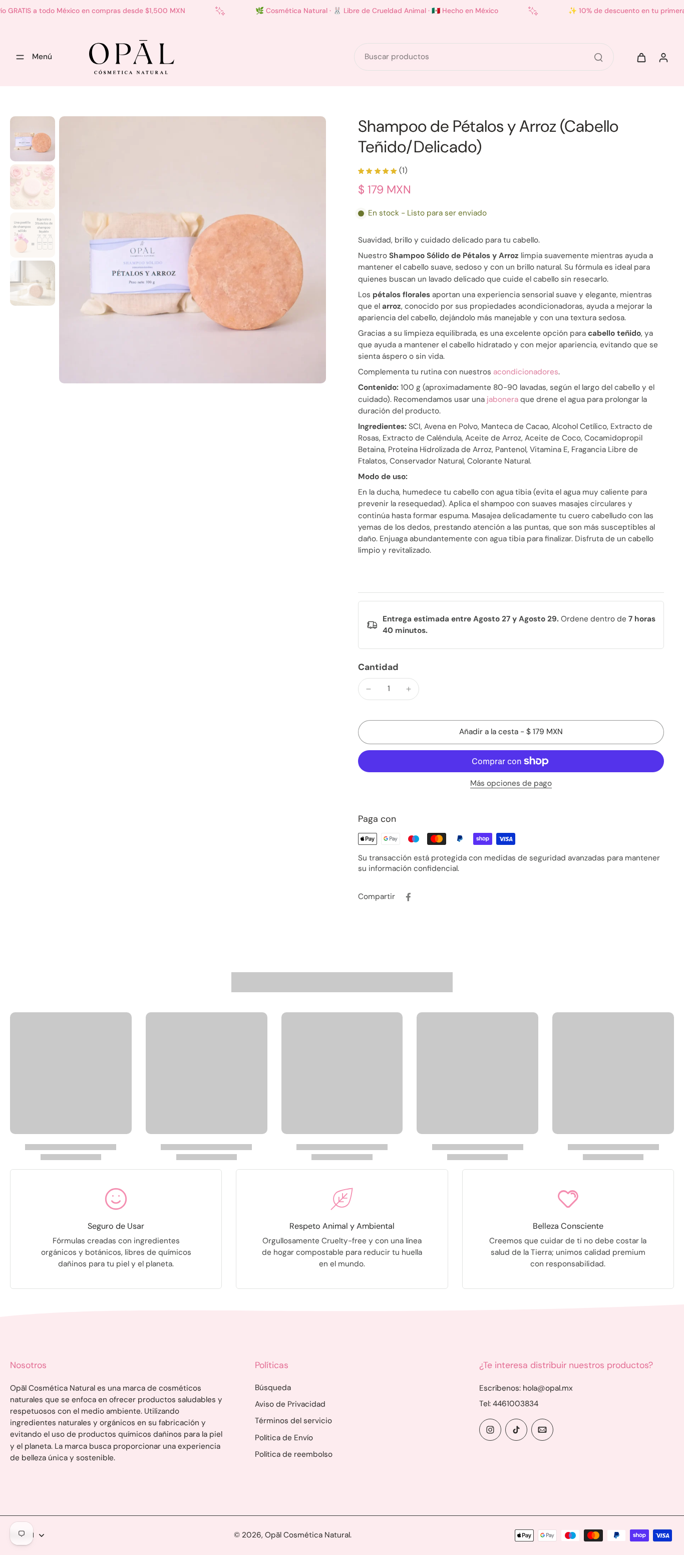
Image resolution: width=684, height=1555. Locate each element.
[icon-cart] (641, 57)
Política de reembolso (293, 1454)
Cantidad (378, 667)
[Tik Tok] (516, 1430)
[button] (511, 732)
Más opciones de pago (511, 784)
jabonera (502, 399)
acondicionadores (525, 372)
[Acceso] (663, 57)
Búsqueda (273, 1388)
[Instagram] (490, 1430)
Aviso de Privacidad (290, 1404)
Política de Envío (284, 1438)
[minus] (369, 689)
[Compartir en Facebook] (408, 897)
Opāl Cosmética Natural (307, 1535)
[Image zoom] (192, 249)
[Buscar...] (598, 57)
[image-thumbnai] (32, 138)
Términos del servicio (293, 1421)
